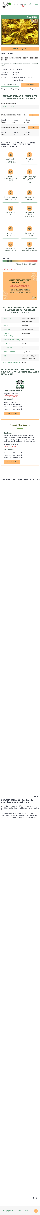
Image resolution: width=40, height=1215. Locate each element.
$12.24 (3, 134)
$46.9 (14, 122)
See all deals (12, 413)
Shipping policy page (11, 396)
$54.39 (14, 134)
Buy (33, 115)
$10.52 (3, 122)
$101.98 (27, 134)
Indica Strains (7, 54)
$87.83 (26, 122)
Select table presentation (9, 103)
